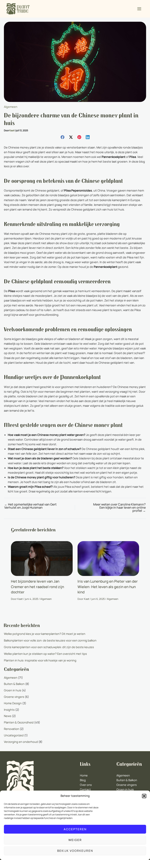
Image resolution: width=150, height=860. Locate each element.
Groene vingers (14, 697)
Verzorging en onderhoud (21, 742)
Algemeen (10, 107)
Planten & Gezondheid (19, 722)
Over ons (86, 785)
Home (84, 775)
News (7, 716)
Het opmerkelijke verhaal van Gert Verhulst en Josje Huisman (30, 506)
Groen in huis (12, 690)
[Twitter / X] (71, 137)
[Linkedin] (88, 137)
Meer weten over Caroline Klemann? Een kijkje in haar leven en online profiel (119, 507)
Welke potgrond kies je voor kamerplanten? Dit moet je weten (44, 634)
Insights (9, 710)
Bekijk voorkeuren (75, 851)
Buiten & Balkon (14, 684)
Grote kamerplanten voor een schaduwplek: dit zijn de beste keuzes (49, 647)
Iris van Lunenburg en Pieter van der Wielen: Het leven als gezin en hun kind (108, 586)
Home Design (13, 703)
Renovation (11, 729)
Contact (85, 789)
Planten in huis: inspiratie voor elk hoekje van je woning (40, 660)
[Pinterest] (79, 137)
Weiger (75, 840)
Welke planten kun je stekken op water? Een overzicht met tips (45, 654)
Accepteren (75, 829)
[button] (144, 796)
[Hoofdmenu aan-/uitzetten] (139, 8)
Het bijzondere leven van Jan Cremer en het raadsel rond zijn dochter (37, 586)
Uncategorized (14, 735)
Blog (83, 780)
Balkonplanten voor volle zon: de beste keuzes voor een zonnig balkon (50, 640)
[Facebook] (62, 137)
